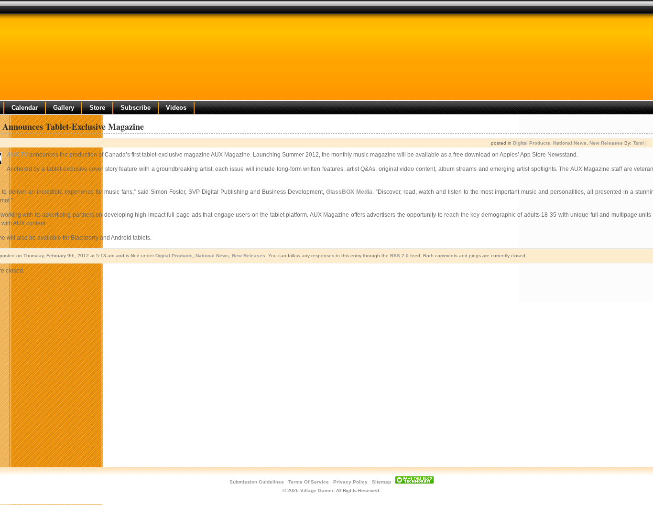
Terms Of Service (308, 481)
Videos (176, 107)
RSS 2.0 (399, 255)
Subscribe (135, 107)
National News (570, 143)
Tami (638, 143)
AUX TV (17, 154)
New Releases (606, 143)
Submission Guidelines (256, 481)
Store (97, 107)
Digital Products (531, 143)
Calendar (24, 107)
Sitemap (381, 481)
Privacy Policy (350, 481)
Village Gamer (317, 490)
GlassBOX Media (349, 192)
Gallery (63, 107)
